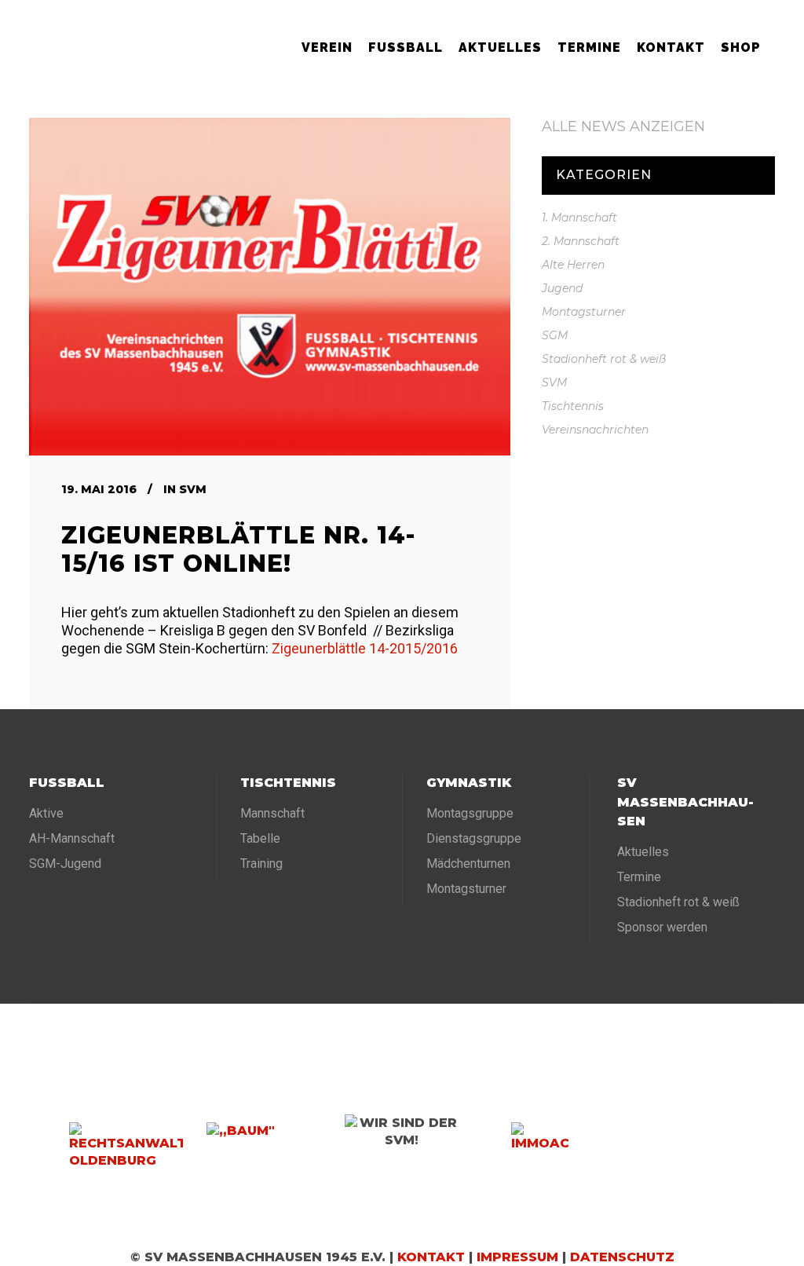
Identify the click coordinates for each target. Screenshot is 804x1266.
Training (261, 863)
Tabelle (260, 838)
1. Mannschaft (579, 217)
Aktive (46, 813)
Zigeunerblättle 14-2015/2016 (365, 648)
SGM (555, 335)
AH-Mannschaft (72, 838)
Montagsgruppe (469, 813)
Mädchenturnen (468, 863)
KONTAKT (431, 1257)
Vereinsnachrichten (595, 430)
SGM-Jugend (65, 863)
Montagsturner (584, 312)
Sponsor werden (662, 927)
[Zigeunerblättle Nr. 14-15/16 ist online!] (269, 287)
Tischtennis (573, 406)
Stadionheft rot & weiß (604, 359)
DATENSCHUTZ (622, 1257)
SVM (192, 489)
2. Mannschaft (580, 241)
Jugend (562, 288)
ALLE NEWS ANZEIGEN (623, 126)
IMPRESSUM (517, 1257)
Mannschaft (272, 813)
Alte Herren (573, 265)
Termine (639, 876)
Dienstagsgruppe (473, 838)
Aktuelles (643, 851)
